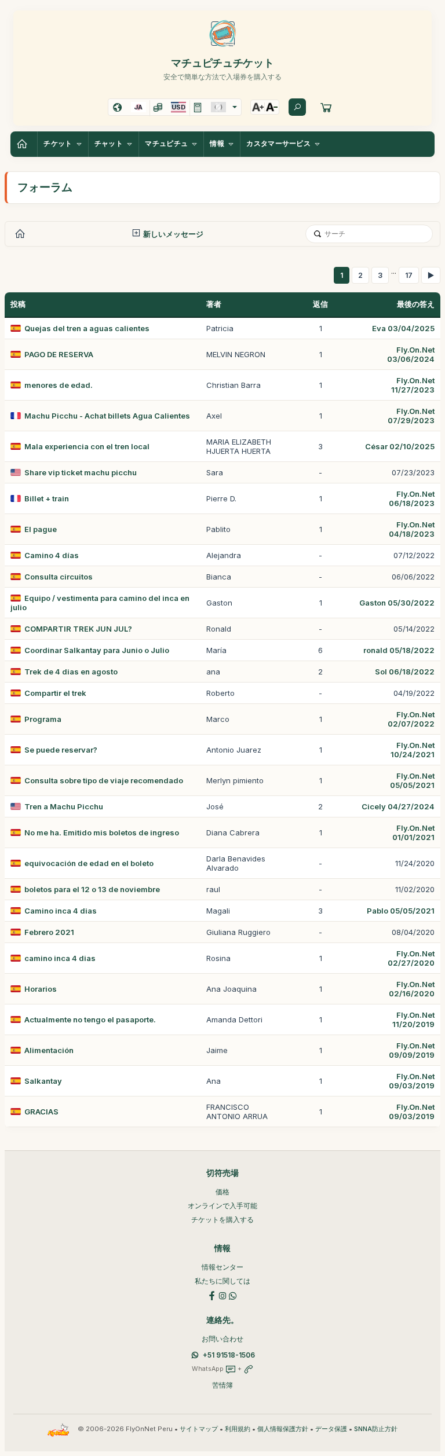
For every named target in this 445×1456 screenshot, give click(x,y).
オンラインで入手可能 (222, 1205)
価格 (222, 1191)
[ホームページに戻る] (23, 144)
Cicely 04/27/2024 (398, 806)
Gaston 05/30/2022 (397, 602)
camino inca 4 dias (60, 958)
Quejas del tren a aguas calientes (86, 328)
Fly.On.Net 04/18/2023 (412, 529)
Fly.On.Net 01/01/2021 (413, 832)
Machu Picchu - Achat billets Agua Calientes (107, 415)
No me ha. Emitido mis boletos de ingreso (101, 832)
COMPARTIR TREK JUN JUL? (78, 628)
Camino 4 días (51, 555)
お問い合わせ (222, 1338)
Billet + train (46, 498)
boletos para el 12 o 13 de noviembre (92, 889)
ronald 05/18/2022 (399, 650)
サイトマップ (199, 1429)
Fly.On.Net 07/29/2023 (411, 415)
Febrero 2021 (49, 932)
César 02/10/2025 (400, 446)
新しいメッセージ (172, 234)
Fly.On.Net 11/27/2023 (413, 385)
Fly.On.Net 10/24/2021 (413, 749)
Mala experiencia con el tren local (86, 446)
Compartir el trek (55, 693)
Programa (42, 719)
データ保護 (331, 1429)
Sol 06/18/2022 (405, 671)
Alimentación (49, 1050)
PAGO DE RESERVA (58, 354)
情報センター (222, 1267)
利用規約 (237, 1429)
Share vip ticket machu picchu (80, 472)
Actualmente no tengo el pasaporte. (90, 1019)
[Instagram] (222, 1294)
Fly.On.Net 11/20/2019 (413, 1019)
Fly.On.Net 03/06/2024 (411, 354)
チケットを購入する (222, 1219)
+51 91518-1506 (229, 1355)
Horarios (40, 988)
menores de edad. (58, 385)
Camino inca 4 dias (60, 910)
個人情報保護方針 (282, 1429)
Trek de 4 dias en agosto (71, 671)
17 (409, 275)
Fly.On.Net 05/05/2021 (412, 780)
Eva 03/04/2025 (403, 328)
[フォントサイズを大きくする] (258, 107)
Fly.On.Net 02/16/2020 (412, 989)
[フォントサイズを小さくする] (272, 107)
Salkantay (43, 1080)
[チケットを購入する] (326, 107)
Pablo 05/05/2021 (401, 910)
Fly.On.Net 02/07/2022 (411, 719)
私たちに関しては (222, 1281)
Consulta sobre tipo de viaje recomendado (103, 780)
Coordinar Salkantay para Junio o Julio (96, 650)
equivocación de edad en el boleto (89, 863)
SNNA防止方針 (375, 1429)
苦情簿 (222, 1385)
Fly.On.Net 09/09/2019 (412, 1050)
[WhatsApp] (233, 1294)
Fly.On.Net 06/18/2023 (412, 498)
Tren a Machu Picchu (63, 806)
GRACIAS (41, 1111)
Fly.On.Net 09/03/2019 (412, 1081)
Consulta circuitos (58, 576)
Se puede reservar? (60, 749)
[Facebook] (212, 1294)
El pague (40, 529)
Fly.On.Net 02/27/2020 (411, 958)
